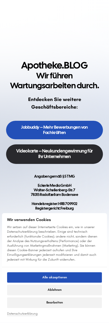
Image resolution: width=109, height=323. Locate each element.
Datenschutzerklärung (22, 314)
